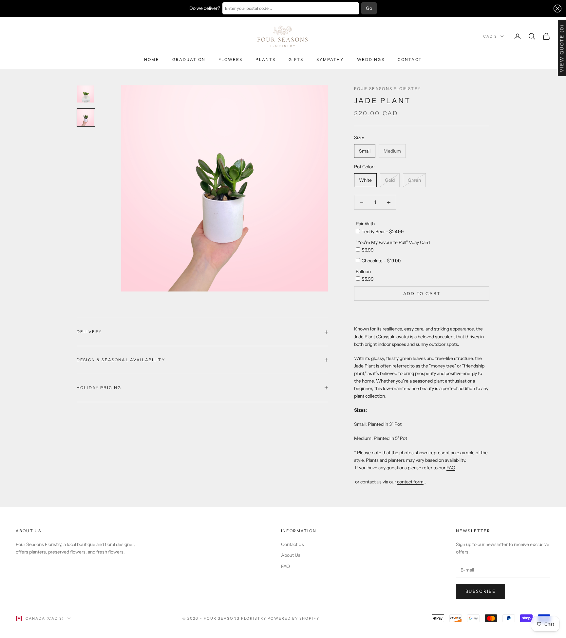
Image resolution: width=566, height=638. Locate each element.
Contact (410, 59)
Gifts (296, 59)
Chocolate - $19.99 (381, 261)
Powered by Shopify (294, 618)
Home (151, 59)
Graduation (189, 59)
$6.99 (368, 250)
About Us (290, 555)
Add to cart (422, 293)
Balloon (363, 271)
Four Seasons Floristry (387, 88)
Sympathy (330, 59)
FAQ (450, 468)
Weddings (371, 59)
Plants (265, 59)
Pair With (365, 224)
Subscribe (480, 591)
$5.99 (368, 279)
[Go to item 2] (86, 117)
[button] (556, 8)
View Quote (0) (562, 48)
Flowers (230, 59)
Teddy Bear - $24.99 (383, 232)
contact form (410, 482)
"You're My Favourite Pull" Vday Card (393, 242)
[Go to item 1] (86, 94)
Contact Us (292, 544)
